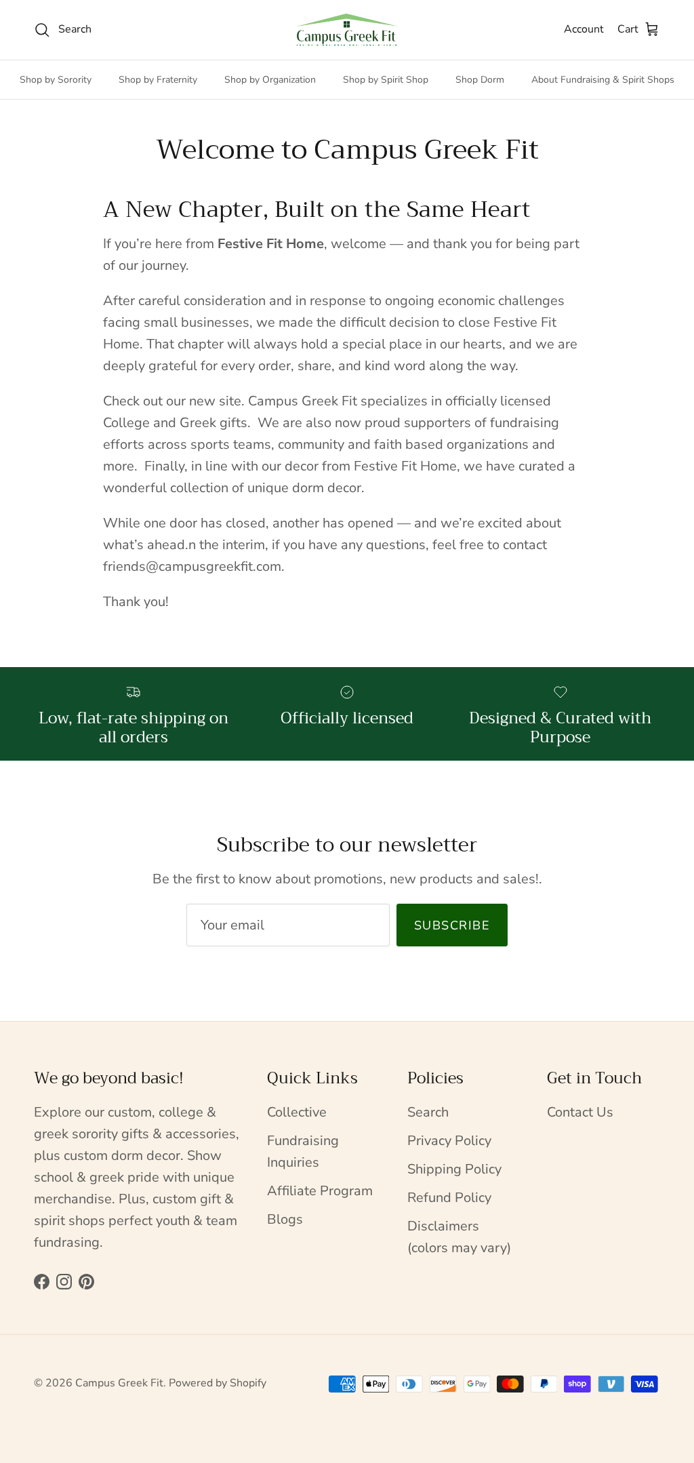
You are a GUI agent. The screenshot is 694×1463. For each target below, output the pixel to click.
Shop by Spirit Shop (385, 79)
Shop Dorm (479, 79)
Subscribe (452, 925)
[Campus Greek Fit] (347, 30)
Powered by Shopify (217, 1383)
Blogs (285, 1219)
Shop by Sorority (55, 79)
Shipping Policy (454, 1169)
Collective (297, 1112)
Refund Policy (449, 1197)
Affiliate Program (320, 1191)
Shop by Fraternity (158, 79)
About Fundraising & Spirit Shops (602, 79)
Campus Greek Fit (119, 1383)
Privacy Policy (449, 1140)
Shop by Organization (270, 79)
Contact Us (580, 1112)
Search (428, 1112)
